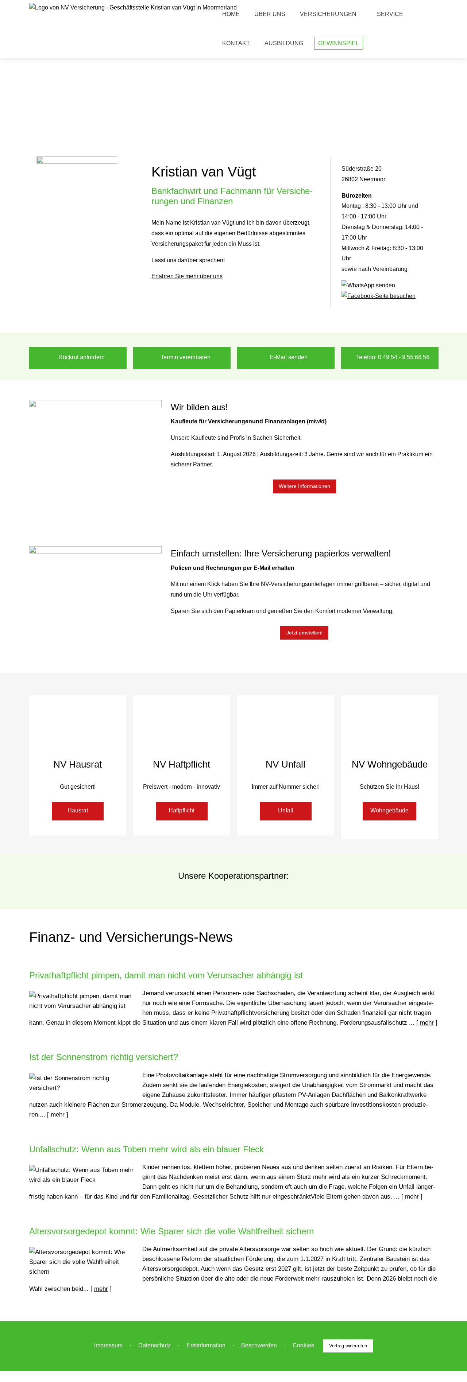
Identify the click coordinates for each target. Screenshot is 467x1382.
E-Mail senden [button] (289, 357)
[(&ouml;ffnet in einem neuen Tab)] (368, 285)
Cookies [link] (303, 1345)
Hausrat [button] (77, 810)
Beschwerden (259, 1345)
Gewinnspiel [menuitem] (338, 43)
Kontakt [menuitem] (236, 43)
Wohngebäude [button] (389, 810)
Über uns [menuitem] (269, 14)
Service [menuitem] (390, 14)
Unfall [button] (285, 810)
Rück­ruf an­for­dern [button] (81, 357)
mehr (427, 1022)
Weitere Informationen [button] (304, 486)
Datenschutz (154, 1345)
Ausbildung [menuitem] (284, 43)
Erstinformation (205, 1345)
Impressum (108, 1345)
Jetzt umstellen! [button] (304, 633)
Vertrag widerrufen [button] (348, 1345)
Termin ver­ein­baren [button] (186, 357)
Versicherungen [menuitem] (328, 14)
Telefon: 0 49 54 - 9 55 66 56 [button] (392, 357)
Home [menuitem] (231, 14)
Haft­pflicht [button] (181, 810)
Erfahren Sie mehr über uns (187, 276)
